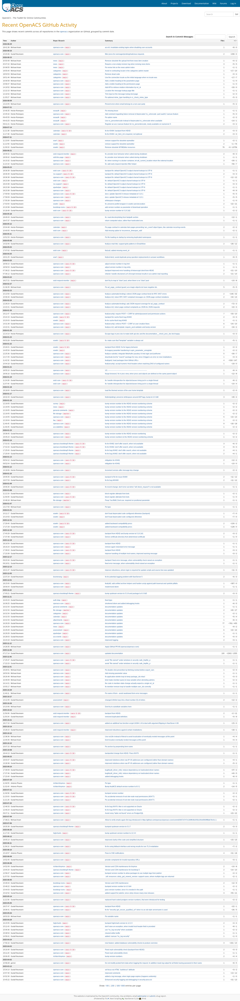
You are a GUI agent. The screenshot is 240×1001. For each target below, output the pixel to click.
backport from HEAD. (113, 713)
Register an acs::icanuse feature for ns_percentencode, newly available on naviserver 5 (138, 124)
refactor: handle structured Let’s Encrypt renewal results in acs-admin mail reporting (136, 274)
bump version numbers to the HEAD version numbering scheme (129, 437)
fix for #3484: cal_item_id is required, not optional (123, 134)
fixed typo (108, 600)
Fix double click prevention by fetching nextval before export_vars (129, 670)
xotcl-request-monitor (61, 154)
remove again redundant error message (120, 547)
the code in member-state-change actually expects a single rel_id (129, 683)
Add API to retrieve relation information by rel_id (123, 87)
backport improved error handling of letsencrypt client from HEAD (129, 270)
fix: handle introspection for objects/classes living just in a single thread (131, 380)
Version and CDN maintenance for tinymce (121, 866)
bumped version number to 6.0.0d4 (118, 886)
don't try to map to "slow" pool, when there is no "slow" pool (127, 281)
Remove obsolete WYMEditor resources (120, 147)
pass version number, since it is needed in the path (124, 890)
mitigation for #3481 (112, 460)
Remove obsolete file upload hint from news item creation (126, 61)
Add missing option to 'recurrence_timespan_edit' (123, 231)
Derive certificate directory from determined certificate (125, 537)
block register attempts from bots (117, 494)
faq (54, 420)
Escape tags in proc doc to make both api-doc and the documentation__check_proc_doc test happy (142, 334)
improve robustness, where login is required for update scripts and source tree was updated (139, 570)
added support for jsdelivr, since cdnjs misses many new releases (129, 893)
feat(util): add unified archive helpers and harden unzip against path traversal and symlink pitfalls (141, 583)
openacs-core (58, 47)
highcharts (57, 833)
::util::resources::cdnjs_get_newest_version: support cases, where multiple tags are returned (139, 876)
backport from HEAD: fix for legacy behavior (121, 347)
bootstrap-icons (59, 207)
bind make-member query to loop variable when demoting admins (130, 680)
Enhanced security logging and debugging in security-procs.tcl (128, 980)
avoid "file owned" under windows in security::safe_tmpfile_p (127, 660)
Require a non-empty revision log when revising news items (127, 64)
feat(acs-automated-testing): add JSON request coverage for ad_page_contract (134, 304)
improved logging (111, 640)
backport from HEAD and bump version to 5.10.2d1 (124, 534)
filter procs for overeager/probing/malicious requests (124, 54)
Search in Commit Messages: (179, 36)
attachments (58, 620)
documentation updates (114, 607)
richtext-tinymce (59, 783)
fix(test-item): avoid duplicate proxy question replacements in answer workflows (134, 257)
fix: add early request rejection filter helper (121, 164)
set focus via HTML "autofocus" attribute (120, 970)
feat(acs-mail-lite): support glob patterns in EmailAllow (125, 244)
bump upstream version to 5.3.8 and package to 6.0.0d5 (126, 593)
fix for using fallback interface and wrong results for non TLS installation (131, 846)
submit (152, 996)
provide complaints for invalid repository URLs (122, 860)
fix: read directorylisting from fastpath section (121, 217)
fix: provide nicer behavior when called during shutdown (126, 154)
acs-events (57, 637)
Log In (233, 3)
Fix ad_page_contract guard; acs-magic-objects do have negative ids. (131, 287)
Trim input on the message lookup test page (121, 94)
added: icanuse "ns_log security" (117, 936)
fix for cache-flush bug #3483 (116, 320)
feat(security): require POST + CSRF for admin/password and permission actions (135, 314)
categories (57, 71)
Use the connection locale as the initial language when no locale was (131, 77)
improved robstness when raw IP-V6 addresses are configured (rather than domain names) (139, 760)
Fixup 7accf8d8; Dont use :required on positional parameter (127, 500)
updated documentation (114, 653)
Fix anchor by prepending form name (119, 747)
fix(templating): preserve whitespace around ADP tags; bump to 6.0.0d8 (131, 397)
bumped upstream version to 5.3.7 (118, 827)
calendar (56, 131)
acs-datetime (58, 427)
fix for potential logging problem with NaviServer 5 (123, 577)
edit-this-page (58, 157)
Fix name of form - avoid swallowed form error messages (126, 693)
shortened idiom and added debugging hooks (122, 603)
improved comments (112, 973)
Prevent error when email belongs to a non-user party (125, 104)
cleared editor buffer (112, 933)
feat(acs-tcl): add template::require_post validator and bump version (130, 327)
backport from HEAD (112, 544)
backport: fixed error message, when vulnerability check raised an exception (133, 560)
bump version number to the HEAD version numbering (125, 434)
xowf (55, 141)
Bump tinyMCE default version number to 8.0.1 (122, 787)
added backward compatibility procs (118, 523)
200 (112, 985)
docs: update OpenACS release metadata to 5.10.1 (124, 194)
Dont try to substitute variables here (118, 707)
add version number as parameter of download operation (126, 207)
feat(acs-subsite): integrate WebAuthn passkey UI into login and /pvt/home (133, 354)
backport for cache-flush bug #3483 (118, 317)
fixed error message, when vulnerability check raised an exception (130, 563)
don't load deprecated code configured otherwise (123, 517)
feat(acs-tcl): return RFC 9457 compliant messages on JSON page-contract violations (137, 297)
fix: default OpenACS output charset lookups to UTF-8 (125, 181)
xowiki (55, 144)
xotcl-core (57, 171)
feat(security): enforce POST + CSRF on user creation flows (127, 324)
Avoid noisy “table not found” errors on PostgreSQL (124, 813)
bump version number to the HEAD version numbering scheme (128, 404)
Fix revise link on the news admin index (120, 67)
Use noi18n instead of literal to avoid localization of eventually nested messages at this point (139, 737)
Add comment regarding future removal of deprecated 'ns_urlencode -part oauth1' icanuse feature (141, 114)
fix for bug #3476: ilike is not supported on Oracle (123, 807)
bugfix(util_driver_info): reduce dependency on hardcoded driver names (132, 770)
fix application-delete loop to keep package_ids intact (125, 677)
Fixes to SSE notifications (114, 853)
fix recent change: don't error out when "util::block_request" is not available (133, 487)
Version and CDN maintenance (116, 883)
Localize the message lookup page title (119, 91)
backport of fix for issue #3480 (116, 477)
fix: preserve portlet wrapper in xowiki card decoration (125, 204)
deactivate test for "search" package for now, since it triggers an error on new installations (138, 357)
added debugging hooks (114, 776)
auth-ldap (57, 600)
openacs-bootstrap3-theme (63, 447)
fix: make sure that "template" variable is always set (124, 340)
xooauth (56, 111)
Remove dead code (112, 74)
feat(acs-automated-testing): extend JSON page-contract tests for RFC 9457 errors (136, 294)
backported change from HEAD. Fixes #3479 (122, 753)
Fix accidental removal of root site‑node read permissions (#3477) (129, 797)
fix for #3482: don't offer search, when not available (124, 444)
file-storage (57, 414)
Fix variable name (111, 916)
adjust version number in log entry (118, 267)
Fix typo (108, 507)
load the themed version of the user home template (124, 390)
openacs (64, 31)
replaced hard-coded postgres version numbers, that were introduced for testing (135, 900)
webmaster (142, 996)
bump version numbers (113, 956)
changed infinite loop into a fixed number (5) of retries (125, 700)
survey (56, 404)
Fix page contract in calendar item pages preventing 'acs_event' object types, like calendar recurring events (145, 227)
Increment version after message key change (122, 470)
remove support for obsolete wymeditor (119, 141)
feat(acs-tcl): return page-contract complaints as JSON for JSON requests (132, 307)
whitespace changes (113, 201)
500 (118, 985)
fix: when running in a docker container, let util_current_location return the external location (139, 161)
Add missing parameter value (116, 673)
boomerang (57, 577)
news (55, 61)
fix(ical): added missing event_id (117, 250)
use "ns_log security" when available (119, 930)
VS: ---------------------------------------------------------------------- (126, 370)
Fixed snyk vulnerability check (116, 953)
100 (107, 985)
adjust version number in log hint (117, 264)
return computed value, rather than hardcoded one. (124, 221)
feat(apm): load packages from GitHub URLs (121, 360)
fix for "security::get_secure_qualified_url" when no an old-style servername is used (136, 910)
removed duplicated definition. (116, 717)
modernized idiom (112, 587)
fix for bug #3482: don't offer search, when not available (126, 450)
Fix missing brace (111, 111)
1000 (122, 985)
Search (232, 36)
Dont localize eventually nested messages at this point (125, 740)
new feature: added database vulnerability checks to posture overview (131, 943)
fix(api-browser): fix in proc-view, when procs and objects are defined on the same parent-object (141, 374)
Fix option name (111, 117)
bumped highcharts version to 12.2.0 (118, 923)
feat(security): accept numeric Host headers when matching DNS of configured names (137, 364)
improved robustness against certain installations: (123, 730)
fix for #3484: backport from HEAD (118, 131)
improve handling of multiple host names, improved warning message (131, 554)
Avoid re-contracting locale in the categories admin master (127, 71)
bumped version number (114, 793)
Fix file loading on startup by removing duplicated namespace (128, 237)
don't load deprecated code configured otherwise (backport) (127, 513)
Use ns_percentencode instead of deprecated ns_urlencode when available (133, 121)
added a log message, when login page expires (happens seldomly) (130, 976)
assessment (58, 630)
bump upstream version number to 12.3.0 (120, 833)
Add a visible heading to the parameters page (122, 81)
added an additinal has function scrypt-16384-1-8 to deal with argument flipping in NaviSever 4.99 (142, 723)
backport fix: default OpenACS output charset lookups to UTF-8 (128, 171)
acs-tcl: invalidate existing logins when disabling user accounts (128, 47)
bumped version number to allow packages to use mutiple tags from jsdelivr (133, 873)
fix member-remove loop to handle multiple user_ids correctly (128, 687)
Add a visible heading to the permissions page (122, 84)
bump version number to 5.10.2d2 (117, 211)
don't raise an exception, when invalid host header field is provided (130, 926)
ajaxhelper (57, 187)
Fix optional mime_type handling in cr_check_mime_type (126, 97)
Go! (236, 14)
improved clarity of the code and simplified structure (124, 840)
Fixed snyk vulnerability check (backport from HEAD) (124, 950)
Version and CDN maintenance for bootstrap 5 (122, 870)
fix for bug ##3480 (112, 480)
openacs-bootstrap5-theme (63, 444)
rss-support (57, 174)
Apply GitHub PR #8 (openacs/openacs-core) (122, 647)
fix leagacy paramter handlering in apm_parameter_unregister (128, 350)
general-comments (60, 410)
